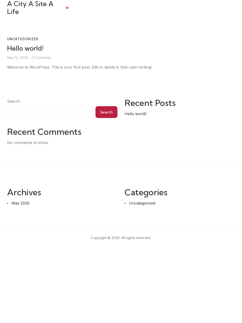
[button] (67, 7)
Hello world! (25, 48)
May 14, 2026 (17, 58)
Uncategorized (23, 39)
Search (13, 101)
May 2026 (21, 203)
